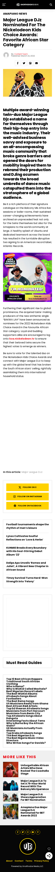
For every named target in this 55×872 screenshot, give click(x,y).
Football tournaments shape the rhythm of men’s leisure (27, 526)
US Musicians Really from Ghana (27, 703)
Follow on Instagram (29, 496)
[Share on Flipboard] (30, 63)
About (9, 861)
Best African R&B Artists (21, 706)
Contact (19, 861)
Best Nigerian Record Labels (24, 691)
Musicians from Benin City (23, 713)
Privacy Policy (41, 861)
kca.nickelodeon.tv (21, 338)
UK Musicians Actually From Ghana (24, 729)
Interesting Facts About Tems (25, 721)
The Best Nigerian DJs (20, 735)
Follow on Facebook (29, 505)
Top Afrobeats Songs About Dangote (24, 717)
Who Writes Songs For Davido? (26, 743)
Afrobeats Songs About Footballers (21, 697)
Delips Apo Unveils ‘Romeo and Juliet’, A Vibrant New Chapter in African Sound (27, 566)
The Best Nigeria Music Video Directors (25, 739)
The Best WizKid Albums (21, 693)
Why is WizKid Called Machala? (26, 689)
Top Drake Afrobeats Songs (24, 733)
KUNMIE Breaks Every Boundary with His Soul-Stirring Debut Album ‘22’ (26, 551)
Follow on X (30, 487)
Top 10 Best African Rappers (24, 679)
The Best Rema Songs (20, 701)
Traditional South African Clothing (23, 683)
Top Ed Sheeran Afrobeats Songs (27, 708)
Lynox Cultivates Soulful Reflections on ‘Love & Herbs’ (24, 537)
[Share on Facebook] (17, 63)
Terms (29, 861)
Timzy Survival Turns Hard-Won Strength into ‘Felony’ (27, 579)
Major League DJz (32, 472)
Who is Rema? (15, 686)
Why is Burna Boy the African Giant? (25, 724)
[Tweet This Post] (24, 63)
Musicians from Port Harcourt (25, 711)
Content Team (21, 54)
